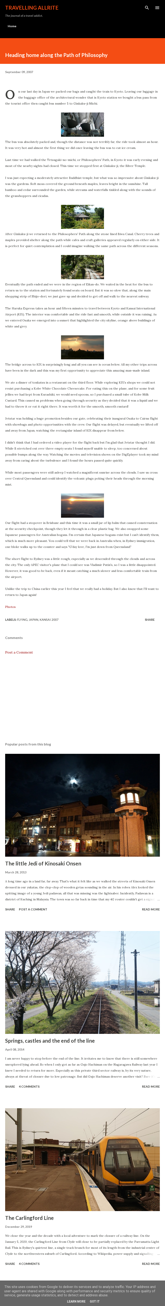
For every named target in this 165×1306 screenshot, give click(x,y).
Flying (22, 619)
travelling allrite (31, 7)
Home (12, 26)
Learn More (76, 1301)
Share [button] (150, 619)
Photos (10, 607)
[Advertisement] (82, 698)
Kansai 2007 (49, 619)
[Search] (147, 7)
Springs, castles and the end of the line (50, 1041)
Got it (95, 1301)
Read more (151, 909)
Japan (33, 619)
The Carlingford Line (29, 1218)
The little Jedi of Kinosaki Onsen (43, 863)
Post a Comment (19, 652)
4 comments (29, 1086)
